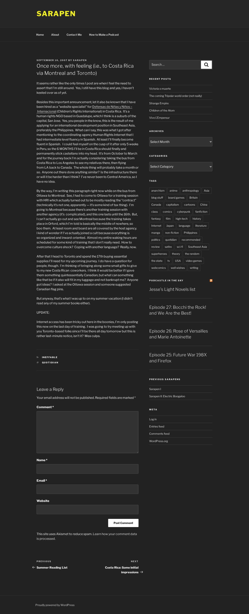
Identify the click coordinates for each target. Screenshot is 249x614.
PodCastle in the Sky (166, 280)
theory (176, 253)
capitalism (172, 204)
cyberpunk (183, 211)
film (168, 218)
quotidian (50, 362)
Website (43, 501)
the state (156, 260)
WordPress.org (158, 441)
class (154, 211)
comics (167, 211)
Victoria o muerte (160, 88)
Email (42, 480)
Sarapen (56, 13)
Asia (206, 190)
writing (194, 267)
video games (194, 260)
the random (192, 253)
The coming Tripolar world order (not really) (175, 95)
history (197, 218)
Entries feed (156, 426)
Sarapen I (155, 389)
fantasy (156, 218)
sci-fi (180, 246)
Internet (156, 225)
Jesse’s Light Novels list (172, 289)
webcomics (158, 267)
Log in (153, 419)
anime (173, 190)
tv (168, 260)
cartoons (189, 204)
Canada (156, 204)
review (155, 246)
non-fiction (172, 232)
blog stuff (157, 197)
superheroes (159, 253)
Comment (45, 407)
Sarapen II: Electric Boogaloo (167, 396)
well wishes (178, 267)
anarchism (158, 190)
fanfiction (201, 211)
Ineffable (50, 357)
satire (168, 246)
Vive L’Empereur (159, 117)
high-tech (182, 218)
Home (40, 34)
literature (201, 225)
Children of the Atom (162, 110)
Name (42, 460)
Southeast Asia (197, 246)
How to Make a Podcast (104, 34)
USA (178, 260)
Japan (170, 225)
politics (155, 239)
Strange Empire (159, 103)
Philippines (190, 232)
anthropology (190, 190)
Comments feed (159, 433)
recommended (191, 239)
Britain (193, 197)
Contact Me (74, 34)
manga (155, 232)
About (55, 34)
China (203, 204)
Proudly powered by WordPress (55, 605)
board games (176, 197)
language (184, 225)
